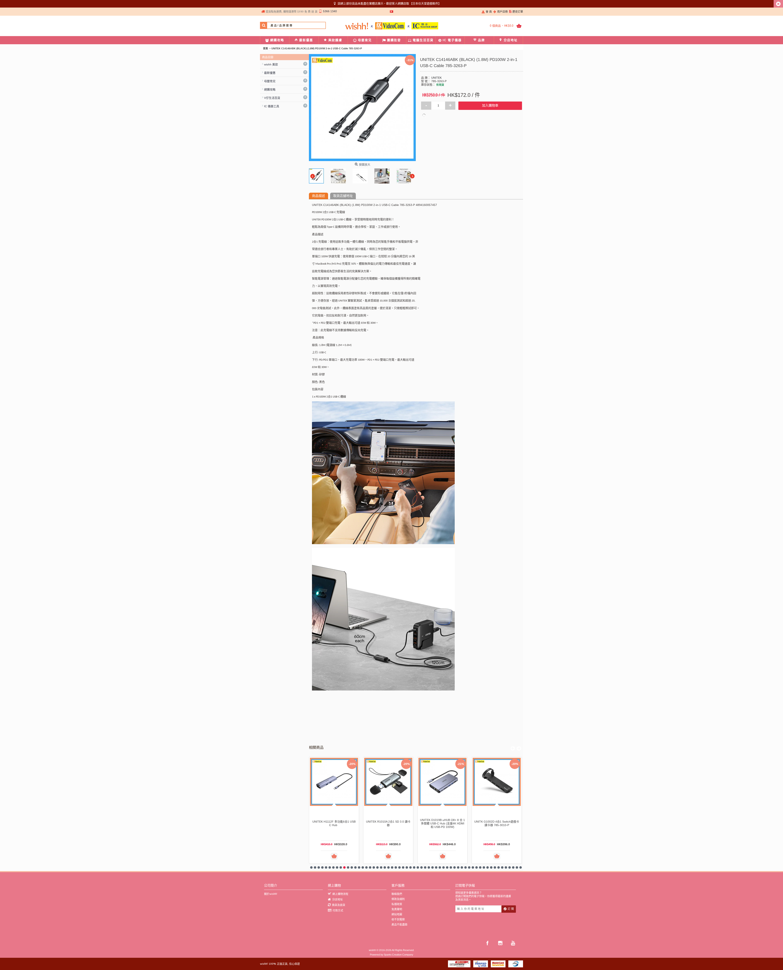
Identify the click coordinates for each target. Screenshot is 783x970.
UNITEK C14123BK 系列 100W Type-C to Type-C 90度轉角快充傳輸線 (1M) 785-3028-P (497, 823)
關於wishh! (270, 893)
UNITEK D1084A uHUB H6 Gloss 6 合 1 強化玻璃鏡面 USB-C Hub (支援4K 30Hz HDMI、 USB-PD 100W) (388, 823)
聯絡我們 (397, 893)
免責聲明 (397, 909)
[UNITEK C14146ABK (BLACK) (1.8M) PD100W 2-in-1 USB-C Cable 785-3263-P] (317, 174)
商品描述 (318, 196)
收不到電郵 (398, 919)
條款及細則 (398, 898)
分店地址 (337, 899)
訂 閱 (511, 908)
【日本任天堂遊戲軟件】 (425, 3)
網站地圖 (397, 914)
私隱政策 (397, 904)
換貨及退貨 (338, 904)
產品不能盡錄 (399, 924)
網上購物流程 (340, 893)
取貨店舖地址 (343, 196)
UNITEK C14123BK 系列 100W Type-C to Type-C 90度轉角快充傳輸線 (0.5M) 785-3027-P (442, 823)
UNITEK (436, 77)
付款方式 (338, 910)
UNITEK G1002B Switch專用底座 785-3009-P (334, 823)
